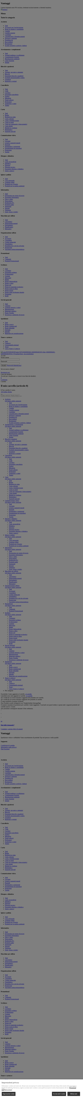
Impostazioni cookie (8, 1094)
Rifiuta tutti (73, 1094)
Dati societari (8, 1090)
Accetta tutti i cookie (59, 1094)
